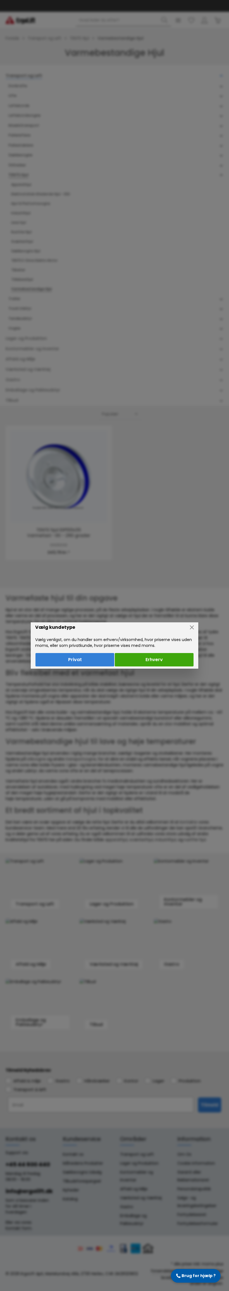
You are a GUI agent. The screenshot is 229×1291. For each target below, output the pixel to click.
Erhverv (154, 659)
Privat (75, 659)
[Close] (192, 627)
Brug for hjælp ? (196, 1275)
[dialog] (114, 645)
